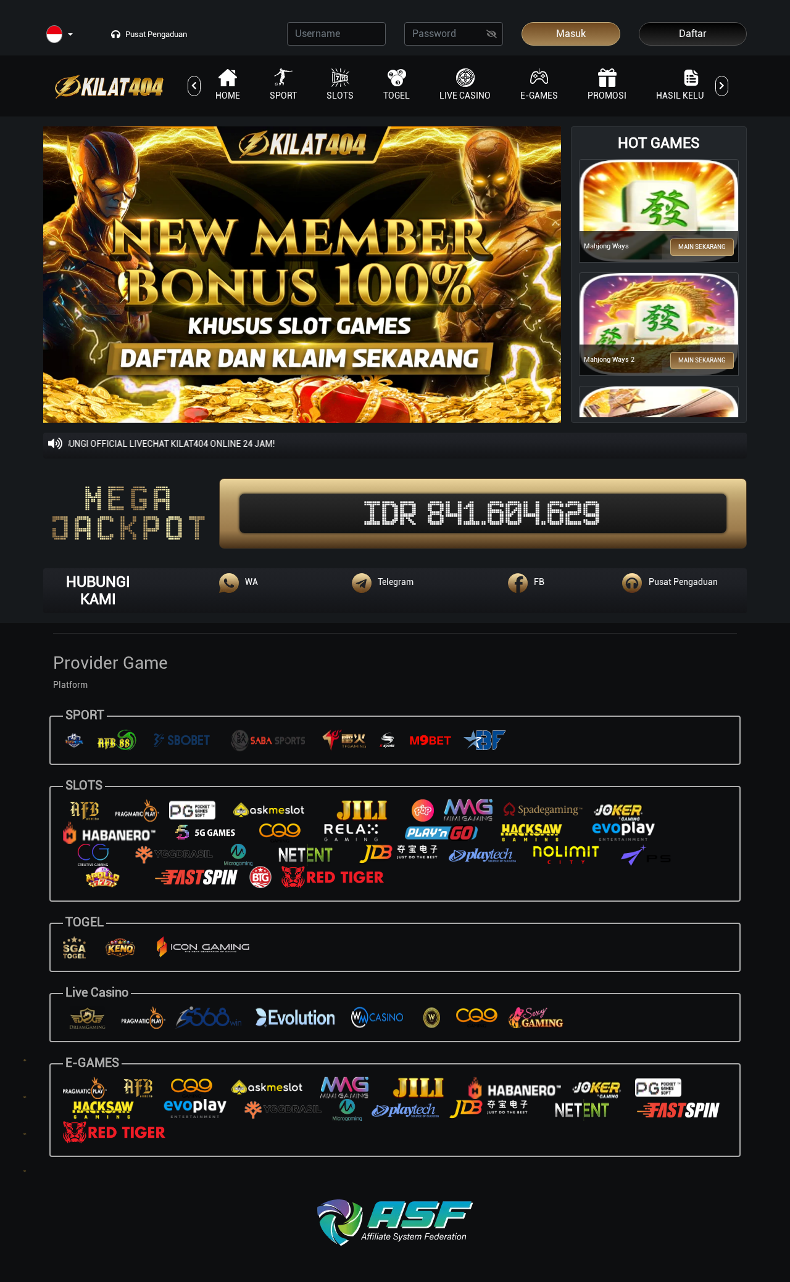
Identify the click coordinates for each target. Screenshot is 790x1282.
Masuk (571, 33)
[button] (59, 35)
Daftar (693, 33)
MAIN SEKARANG (702, 246)
